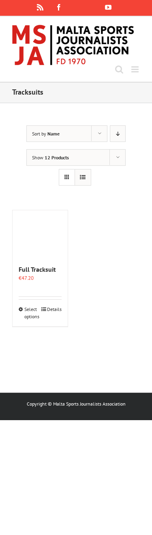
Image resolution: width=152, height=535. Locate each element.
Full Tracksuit (37, 269)
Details (54, 309)
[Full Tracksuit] (40, 233)
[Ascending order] (118, 133)
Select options (31, 312)
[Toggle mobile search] (119, 69)
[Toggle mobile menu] (135, 69)
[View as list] (83, 177)
